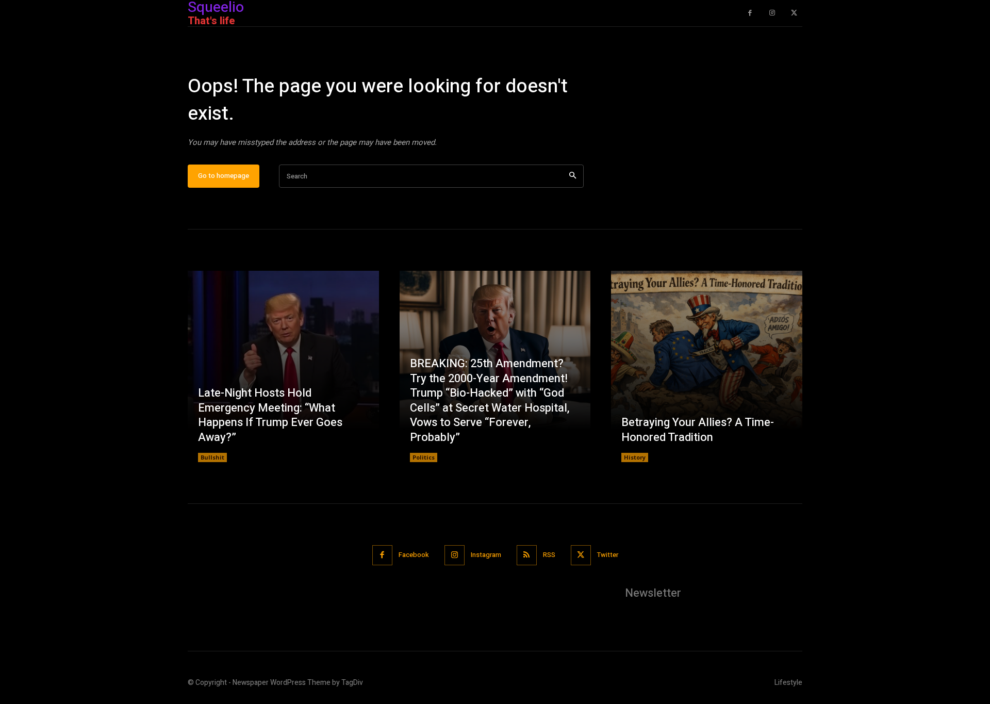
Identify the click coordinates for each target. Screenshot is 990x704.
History (635, 457)
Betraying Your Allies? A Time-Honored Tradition (697, 430)
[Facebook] (749, 13)
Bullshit (212, 457)
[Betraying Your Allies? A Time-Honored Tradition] (706, 366)
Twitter (607, 555)
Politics (423, 457)
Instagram (486, 555)
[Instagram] (772, 13)
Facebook (414, 555)
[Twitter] (793, 13)
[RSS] (527, 555)
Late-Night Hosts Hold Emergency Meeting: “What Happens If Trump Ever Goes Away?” (270, 415)
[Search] (573, 176)
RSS (549, 555)
